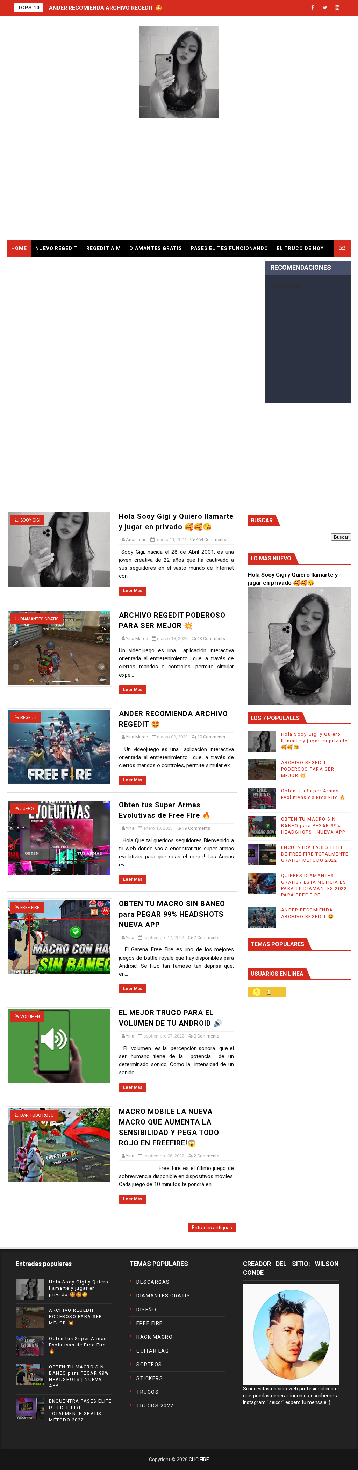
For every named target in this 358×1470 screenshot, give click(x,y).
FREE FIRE (30, 907)
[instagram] (337, 8)
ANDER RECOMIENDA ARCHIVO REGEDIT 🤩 (105, 8)
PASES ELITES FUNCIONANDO (229, 248)
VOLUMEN (30, 1016)
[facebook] (312, 8)
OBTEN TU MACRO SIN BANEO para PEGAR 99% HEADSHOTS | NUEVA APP (173, 914)
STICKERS (149, 1378)
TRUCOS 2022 (155, 1406)
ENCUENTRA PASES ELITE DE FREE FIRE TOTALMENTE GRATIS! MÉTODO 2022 (315, 854)
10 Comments (211, 737)
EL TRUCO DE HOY (300, 248)
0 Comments (206, 1036)
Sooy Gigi (30, 520)
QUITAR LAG (152, 1351)
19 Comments (196, 828)
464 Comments (211, 539)
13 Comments (211, 638)
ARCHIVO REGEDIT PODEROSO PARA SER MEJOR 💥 (308, 769)
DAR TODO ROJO (37, 1115)
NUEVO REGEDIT (56, 248)
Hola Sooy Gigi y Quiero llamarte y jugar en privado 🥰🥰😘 (314, 740)
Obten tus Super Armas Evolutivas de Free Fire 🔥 (78, 1345)
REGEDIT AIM (103, 248)
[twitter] (325, 8)
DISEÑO (146, 1309)
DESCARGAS (153, 1282)
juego (27, 808)
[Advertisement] (179, 180)
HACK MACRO (154, 1337)
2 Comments (206, 937)
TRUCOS (147, 1392)
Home (19, 248)
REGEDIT (28, 717)
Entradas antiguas (212, 1227)
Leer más (132, 590)
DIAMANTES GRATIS (155, 248)
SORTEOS (149, 1364)
